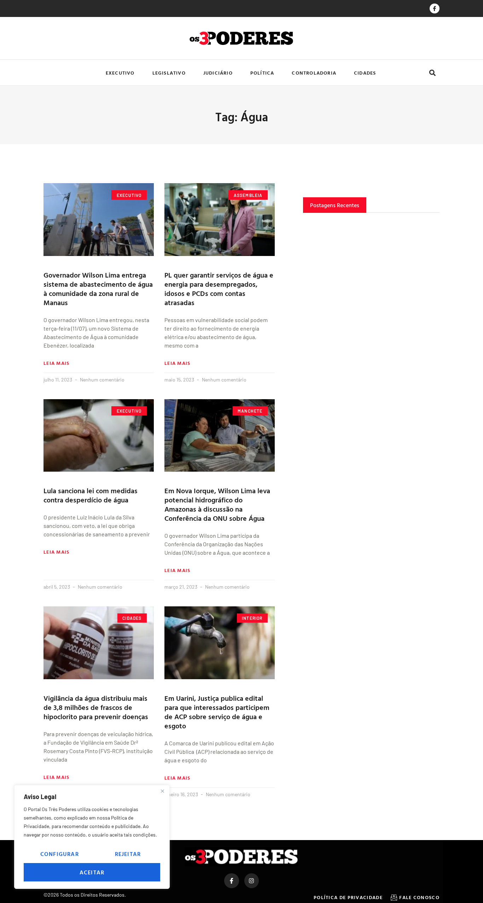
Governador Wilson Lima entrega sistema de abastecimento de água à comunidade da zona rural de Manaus (98, 288)
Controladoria (314, 72)
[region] (92, 837)
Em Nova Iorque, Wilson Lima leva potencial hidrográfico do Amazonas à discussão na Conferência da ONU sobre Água (217, 504)
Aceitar (92, 872)
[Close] (162, 791)
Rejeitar (128, 854)
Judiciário (218, 72)
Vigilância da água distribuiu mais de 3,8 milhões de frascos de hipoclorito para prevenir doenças (95, 707)
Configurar (59, 854)
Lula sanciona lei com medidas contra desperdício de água (90, 495)
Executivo (120, 72)
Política (262, 72)
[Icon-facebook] (435, 8)
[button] (432, 72)
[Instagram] (251, 880)
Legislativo (169, 72)
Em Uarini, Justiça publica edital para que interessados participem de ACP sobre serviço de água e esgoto (216, 712)
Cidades (365, 72)
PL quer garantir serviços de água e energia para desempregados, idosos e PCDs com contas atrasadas (218, 288)
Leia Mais (56, 363)
